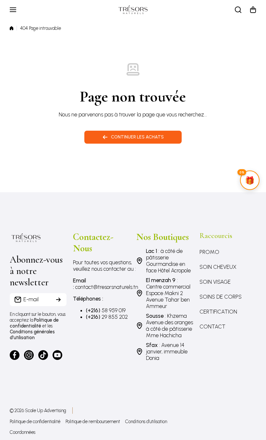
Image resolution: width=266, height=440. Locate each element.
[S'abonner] (58, 299)
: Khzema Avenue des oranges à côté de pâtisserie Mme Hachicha (169, 326)
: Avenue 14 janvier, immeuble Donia (166, 351)
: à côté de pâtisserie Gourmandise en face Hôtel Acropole (168, 261)
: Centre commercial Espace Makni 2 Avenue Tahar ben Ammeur (168, 293)
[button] (253, 9)
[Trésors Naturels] (133, 9)
